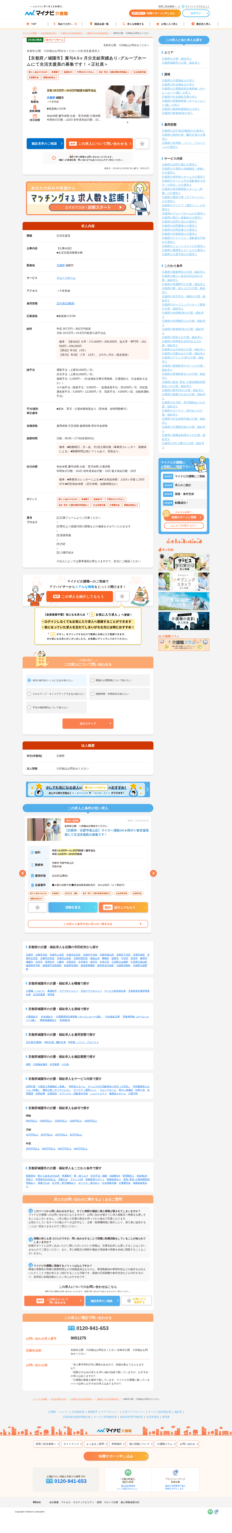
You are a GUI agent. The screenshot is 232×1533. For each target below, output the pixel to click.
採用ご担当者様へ (46, 1443)
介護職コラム (164, 1443)
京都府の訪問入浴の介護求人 (179, 221)
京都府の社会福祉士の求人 (178, 84)
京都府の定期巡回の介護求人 (179, 233)
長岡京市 (50, 961)
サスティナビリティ (83, 1502)
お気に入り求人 (169, 24)
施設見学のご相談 (44, 143)
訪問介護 (30, 1086)
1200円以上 (61, 1120)
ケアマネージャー (68, 991)
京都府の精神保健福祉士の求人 (181, 109)
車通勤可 (67, 1175)
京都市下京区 (123, 954)
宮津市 (134, 958)
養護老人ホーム (117, 1093)
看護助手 (52, 991)
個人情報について (139, 1443)
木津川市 (104, 961)
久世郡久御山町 (139, 961)
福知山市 (95, 958)
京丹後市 (83, 961)
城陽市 (29, 961)
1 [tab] (127, 122)
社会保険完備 (109, 1183)
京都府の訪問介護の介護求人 (179, 164)
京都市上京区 (57, 954)
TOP (33, 24)
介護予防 (133, 1093)
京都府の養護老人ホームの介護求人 (183, 250)
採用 (99, 1502)
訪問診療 (40, 1093)
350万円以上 (65, 1148)
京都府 (51, 97)
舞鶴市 (105, 958)
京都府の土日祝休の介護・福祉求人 (183, 349)
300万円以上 (49, 1148)
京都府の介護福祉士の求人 (178, 80)
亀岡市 (143, 958)
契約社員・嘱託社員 (55, 1042)
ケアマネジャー (110, 1411)
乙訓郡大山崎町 (120, 961)
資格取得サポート (94, 1179)
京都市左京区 (73, 954)
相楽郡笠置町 (71, 965)
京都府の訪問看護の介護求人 (179, 225)
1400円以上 (75, 1120)
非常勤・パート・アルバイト (83, 1042)
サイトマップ (71, 1443)
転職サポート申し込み (116, 1456)
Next (153, 873)
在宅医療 (54, 1064)
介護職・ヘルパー (35, 991)
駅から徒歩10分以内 (49, 1175)
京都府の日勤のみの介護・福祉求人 (183, 353)
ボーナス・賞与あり (89, 1183)
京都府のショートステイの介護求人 (183, 246)
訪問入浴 (140, 1090)
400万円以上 (80, 1148)
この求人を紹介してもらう (79, 596)
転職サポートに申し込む (154, 13)
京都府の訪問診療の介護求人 (179, 229)
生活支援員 (39, 994)
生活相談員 (78, 1411)
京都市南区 (139, 954)
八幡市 (60, 961)
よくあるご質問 (95, 1443)
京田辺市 (71, 961)
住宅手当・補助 (99, 1175)
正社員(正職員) (66, 303)
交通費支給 (125, 1183)
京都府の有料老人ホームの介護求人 (183, 176)
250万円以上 (33, 1148)
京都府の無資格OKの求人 (177, 113)
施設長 (178, 1411)
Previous (22, 873)
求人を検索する (135, 24)
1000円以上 (46, 1120)
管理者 (51, 994)
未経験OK (115, 1175)
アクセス (66, 1502)
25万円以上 (61, 1134)
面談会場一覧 (101, 24)
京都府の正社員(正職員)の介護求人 (183, 130)
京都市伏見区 (47, 958)
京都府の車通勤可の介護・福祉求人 (183, 284)
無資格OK (65, 1020)
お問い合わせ (187, 1443)
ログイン (196, 13)
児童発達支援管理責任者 (77, 1416)
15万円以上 (32, 1134)
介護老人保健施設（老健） (52, 1086)
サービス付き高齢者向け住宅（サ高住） (109, 1086)
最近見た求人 (203, 24)
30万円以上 (76, 1134)
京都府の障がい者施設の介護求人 (182, 217)
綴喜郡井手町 (33, 965)
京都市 (29, 954)
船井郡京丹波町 (105, 965)
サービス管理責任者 (105, 1416)
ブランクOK (76, 1179)
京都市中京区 (90, 954)
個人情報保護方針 (130, 1502)
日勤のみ (63, 1179)
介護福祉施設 (40, 1064)
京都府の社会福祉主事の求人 (179, 96)
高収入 (29, 1179)
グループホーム (66, 277)
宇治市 (124, 958)
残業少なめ (44, 1183)
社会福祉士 (47, 1016)
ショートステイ (98, 1093)
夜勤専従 (30, 1175)
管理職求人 (128, 1175)
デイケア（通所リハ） (85, 1090)
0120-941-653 (92, 1328)
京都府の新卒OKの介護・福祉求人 (183, 390)
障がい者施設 (126, 1090)
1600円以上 (90, 1120)
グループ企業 (111, 1502)
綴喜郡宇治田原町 (52, 965)
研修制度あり (114, 1179)
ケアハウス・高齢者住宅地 (73, 1093)
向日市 (39, 961)
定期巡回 (52, 1093)
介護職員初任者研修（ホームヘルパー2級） (79, 1016)
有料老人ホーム (77, 1086)
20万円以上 (47, 1134)
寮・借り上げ (81, 1175)
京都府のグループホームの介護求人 (183, 213)
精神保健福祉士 (48, 1020)
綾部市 (115, 958)
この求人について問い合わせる (99, 143)
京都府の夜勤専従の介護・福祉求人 (183, 272)
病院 (28, 1064)
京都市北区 (41, 954)
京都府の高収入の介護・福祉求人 (182, 337)
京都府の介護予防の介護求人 (179, 254)
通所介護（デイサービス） (57, 1090)
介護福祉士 (32, 1016)
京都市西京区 (81, 958)
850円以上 (31, 1120)
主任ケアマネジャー (91, 991)
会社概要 (54, 1502)
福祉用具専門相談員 (131, 1416)
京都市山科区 (64, 958)
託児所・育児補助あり (64, 1183)
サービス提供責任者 (115, 991)
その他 (65, 1064)
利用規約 (117, 1443)
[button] (88, 723)
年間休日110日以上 (45, 1179)
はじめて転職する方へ (184, 525)
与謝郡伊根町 (123, 965)
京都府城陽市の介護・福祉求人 (181, 62)
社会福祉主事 (112, 1016)
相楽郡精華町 (88, 965)
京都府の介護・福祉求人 (177, 58)
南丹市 (93, 961)
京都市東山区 (107, 954)
